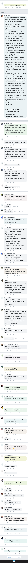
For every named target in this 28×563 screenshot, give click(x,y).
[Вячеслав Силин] (2, 124)
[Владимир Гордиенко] (2, 217)
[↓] (17, 7)
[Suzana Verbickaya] (2, 517)
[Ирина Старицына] (2, 16)
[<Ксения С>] (2, 268)
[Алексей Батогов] (2, 480)
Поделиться (20, 7)
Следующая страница (14, 557)
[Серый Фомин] (2, 538)
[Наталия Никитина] (2, 429)
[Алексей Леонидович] (2, 195)
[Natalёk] (2, 407)
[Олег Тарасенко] (2, 366)
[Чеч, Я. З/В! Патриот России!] (2, 345)
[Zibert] (2, 386)
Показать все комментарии (14, 277)
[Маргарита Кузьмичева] (2, 418)
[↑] (15, 7)
